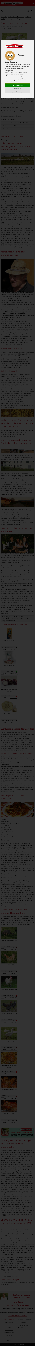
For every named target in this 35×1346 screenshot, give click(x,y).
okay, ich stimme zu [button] (17, 85)
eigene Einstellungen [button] (17, 92)
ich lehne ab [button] (17, 88)
